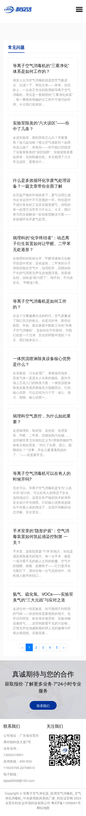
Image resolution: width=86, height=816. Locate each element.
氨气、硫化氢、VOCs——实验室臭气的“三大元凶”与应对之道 (43, 597)
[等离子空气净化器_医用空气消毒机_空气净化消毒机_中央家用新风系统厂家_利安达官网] (16, 9)
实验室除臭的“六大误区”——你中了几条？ (41, 126)
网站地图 (43, 807)
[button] (79, 9)
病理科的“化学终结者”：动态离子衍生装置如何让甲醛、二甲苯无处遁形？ (42, 243)
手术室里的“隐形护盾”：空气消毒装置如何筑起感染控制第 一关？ (41, 536)
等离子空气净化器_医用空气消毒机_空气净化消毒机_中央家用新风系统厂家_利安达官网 (43, 795)
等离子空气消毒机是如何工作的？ (40, 304)
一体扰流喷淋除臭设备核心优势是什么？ (42, 361)
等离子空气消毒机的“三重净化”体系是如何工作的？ (41, 68)
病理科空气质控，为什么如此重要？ (42, 419)
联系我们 (43, 705)
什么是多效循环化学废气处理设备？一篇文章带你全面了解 (42, 183)
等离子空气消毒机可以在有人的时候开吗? (42, 476)
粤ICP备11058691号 (66, 803)
